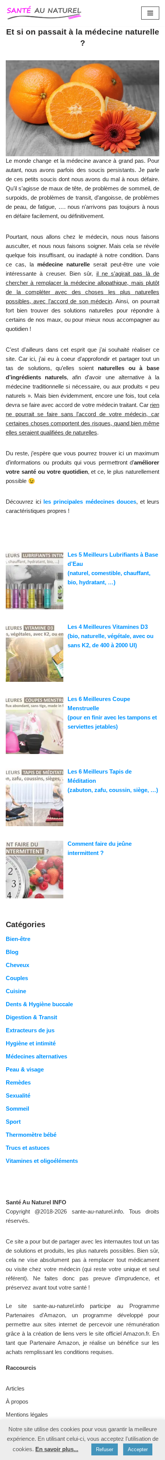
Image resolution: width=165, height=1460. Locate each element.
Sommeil (17, 1108)
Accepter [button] (138, 1449)
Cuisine (16, 991)
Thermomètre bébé (31, 1134)
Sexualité (18, 1095)
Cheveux (17, 965)
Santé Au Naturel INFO (36, 1202)
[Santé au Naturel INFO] (44, 13)
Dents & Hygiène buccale (39, 1004)
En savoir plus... (56, 1449)
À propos (17, 1401)
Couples (17, 978)
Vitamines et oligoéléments (42, 1160)
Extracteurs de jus (30, 1030)
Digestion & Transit (31, 1017)
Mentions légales (27, 1414)
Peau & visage (25, 1069)
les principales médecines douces (89, 501)
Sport (13, 1121)
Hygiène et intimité (31, 1043)
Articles (15, 1388)
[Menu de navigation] (150, 13)
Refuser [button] (104, 1449)
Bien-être (18, 939)
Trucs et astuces (28, 1147)
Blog (12, 952)
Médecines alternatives (36, 1056)
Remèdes (18, 1082)
